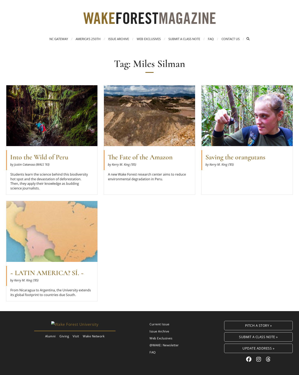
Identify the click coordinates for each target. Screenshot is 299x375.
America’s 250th (88, 39)
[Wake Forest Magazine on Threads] (268, 359)
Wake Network (94, 336)
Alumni (50, 336)
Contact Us (231, 39)
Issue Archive (118, 39)
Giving (64, 336)
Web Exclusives (149, 39)
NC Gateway (58, 39)
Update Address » (258, 348)
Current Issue (159, 324)
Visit (76, 336)
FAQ (211, 39)
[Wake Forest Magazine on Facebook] (249, 359)
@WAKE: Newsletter (164, 345)
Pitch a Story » (258, 325)
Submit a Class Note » (258, 337)
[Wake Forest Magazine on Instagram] (258, 359)
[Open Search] (248, 38)
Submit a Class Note (184, 39)
